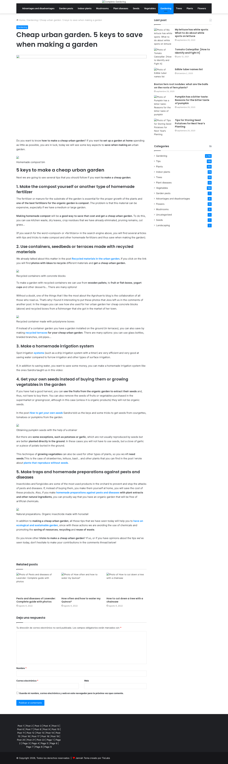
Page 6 (53, 743)
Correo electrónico (27, 680)
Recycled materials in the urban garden (96, 258)
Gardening (165, 8)
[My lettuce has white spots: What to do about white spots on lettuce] (163, 37)
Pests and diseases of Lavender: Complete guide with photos (36, 600)
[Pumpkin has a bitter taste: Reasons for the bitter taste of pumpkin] (163, 105)
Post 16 (26, 736)
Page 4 (35, 743)
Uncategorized (164, 214)
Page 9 (48, 746)
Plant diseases (120, 8)
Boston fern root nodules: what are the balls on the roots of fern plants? (181, 86)
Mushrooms (102, 8)
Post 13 (40, 732)
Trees (179, 8)
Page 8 (38, 746)
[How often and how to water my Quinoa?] (81, 584)
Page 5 (44, 743)
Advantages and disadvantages (38, 8)
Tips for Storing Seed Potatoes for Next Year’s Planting (190, 123)
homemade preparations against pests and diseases (87, 492)
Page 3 (26, 743)
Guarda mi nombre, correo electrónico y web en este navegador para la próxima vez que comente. (71, 693)
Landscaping (163, 225)
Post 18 (45, 736)
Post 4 (46, 725)
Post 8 (37, 729)
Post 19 (55, 736)
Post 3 (38, 725)
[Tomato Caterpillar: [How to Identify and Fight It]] (163, 56)
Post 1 (21, 725)
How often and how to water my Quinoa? (80, 600)
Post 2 (29, 725)
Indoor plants (84, 8)
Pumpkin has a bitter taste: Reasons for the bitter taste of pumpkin (192, 100)
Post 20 (21, 739)
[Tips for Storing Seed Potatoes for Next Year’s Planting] (163, 127)
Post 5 (55, 725)
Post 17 (35, 736)
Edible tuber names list (189, 69)
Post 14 (50, 732)
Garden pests (66, 8)
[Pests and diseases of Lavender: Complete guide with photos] (36, 584)
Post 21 (31, 739)
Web (86, 680)
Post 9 (46, 729)
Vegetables (150, 8)
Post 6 (20, 729)
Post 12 (30, 732)
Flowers (202, 8)
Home (21, 20)
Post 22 (41, 739)
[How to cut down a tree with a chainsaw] (126, 584)
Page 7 (29, 746)
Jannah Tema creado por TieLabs (93, 758)
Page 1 (50, 739)
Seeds (136, 8)
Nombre (21, 668)
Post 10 (55, 729)
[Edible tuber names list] (163, 74)
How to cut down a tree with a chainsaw (124, 600)
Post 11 (21, 732)
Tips (158, 161)
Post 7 (29, 729)
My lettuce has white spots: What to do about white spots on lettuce (192, 33)
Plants (190, 8)
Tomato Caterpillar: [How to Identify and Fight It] (192, 51)
